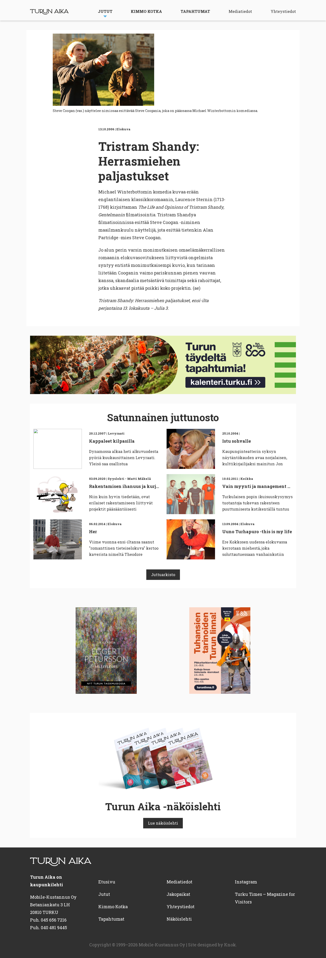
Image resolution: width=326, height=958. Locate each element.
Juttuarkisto (163, 574)
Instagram (246, 882)
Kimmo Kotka (146, 11)
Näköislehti (179, 919)
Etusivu (106, 882)
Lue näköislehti (163, 823)
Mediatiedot (240, 11)
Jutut (105, 11)
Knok (230, 945)
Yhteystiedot (283, 11)
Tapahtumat (195, 11)
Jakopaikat (178, 894)
